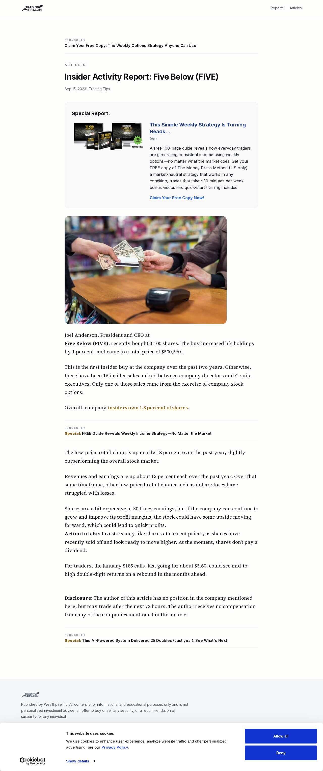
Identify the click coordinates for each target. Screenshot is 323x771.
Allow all (281, 736)
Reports (277, 8)
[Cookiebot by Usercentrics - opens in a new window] (33, 761)
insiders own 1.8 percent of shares (148, 407)
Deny (280, 752)
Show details (77, 761)
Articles (296, 8)
